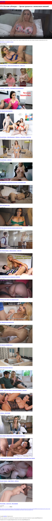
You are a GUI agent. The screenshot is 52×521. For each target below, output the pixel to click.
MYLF (7, 509)
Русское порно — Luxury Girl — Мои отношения (9, 503)
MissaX (9, 509)
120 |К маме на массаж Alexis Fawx (6, 367)
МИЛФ (1, 41)
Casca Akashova (12, 509)
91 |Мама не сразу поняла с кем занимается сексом (9, 299)
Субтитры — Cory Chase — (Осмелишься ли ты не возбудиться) (12, 88)
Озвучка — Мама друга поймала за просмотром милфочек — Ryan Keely (13, 390)
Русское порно (28, 509)
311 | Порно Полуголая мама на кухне (7, 322)
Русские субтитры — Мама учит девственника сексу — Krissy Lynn (12, 65)
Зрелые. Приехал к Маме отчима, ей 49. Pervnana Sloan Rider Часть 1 (12, 435)
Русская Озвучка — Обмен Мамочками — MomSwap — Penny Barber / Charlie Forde (15, 137)
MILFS (2, 8)
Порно (17, 509)
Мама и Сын (5, 41)
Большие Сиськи (4, 509)
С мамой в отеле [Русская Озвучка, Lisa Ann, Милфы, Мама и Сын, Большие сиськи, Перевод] (17, 458)
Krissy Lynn (31, 509)
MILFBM (2, 1)
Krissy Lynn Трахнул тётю (4, 205)
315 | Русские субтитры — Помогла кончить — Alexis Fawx (11, 250)
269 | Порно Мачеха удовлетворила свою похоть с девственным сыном (13, 182)
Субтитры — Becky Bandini (5, 413)
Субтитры (11, 41)
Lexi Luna (15, 509)
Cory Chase (24, 509)
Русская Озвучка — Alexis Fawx (6, 159)
